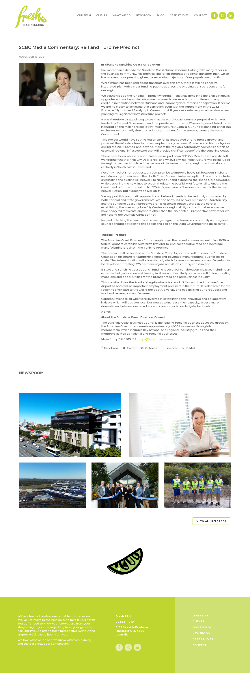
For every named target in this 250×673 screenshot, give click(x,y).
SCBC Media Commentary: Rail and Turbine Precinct (79, 47)
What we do (121, 15)
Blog (160, 15)
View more (70, 425)
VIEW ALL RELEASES (211, 521)
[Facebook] (214, 15)
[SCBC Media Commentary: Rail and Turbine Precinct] (56, 84)
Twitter (131, 348)
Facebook (111, 348)
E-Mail (190, 348)
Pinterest (151, 348)
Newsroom (144, 15)
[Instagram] (222, 15)
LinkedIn (171, 348)
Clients (101, 15)
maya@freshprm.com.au (155, 339)
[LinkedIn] (230, 15)
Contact (200, 15)
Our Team (84, 15)
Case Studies (179, 15)
